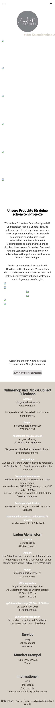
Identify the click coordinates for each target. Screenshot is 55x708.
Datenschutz (27, 688)
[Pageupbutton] (48, 704)
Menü (4, 4)
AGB (27, 681)
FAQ (27, 639)
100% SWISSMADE (27, 659)
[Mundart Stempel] (27, 21)
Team (27, 663)
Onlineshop (7, 701)
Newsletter (27, 646)
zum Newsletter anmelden (27, 372)
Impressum (27, 684)
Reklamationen (27, 643)
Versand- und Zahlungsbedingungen (27, 691)
